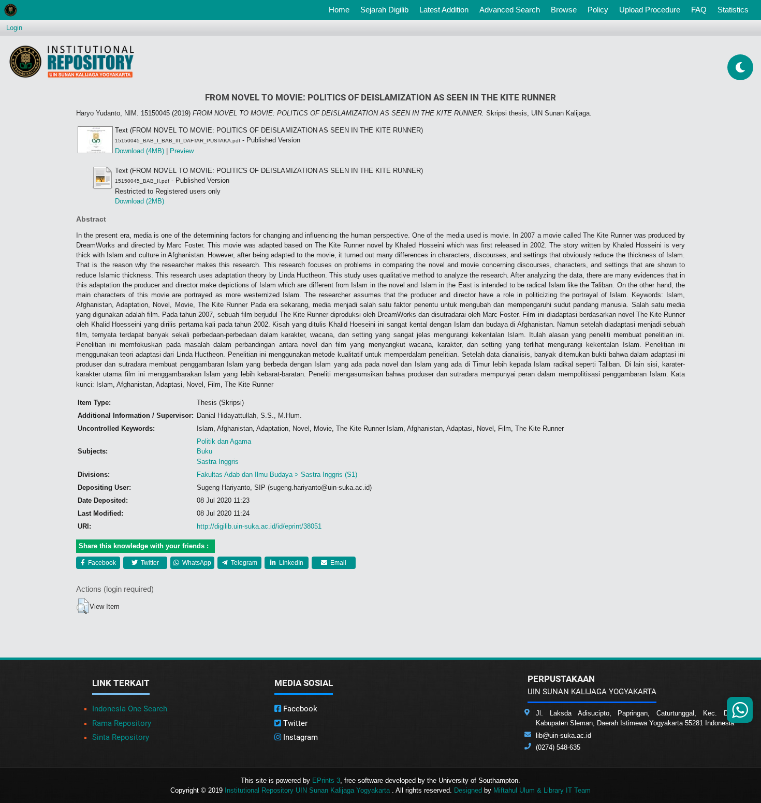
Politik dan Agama (224, 441)
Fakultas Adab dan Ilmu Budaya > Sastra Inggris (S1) (277, 474)
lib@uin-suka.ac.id (563, 735)
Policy (598, 9)
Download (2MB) (139, 201)
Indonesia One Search (129, 708)
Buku (204, 451)
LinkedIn (290, 562)
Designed (468, 790)
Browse (564, 9)
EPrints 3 (326, 780)
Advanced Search (509, 9)
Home (341, 9)
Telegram (243, 562)
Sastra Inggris (218, 461)
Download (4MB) (139, 151)
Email (337, 562)
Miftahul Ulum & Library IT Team (542, 790)
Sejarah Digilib (384, 9)
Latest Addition (444, 9)
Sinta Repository (120, 737)
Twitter (149, 562)
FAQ (699, 9)
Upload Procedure (649, 9)
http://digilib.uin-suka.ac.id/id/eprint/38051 (259, 526)
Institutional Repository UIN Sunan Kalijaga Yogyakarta (308, 790)
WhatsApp (196, 562)
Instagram (299, 737)
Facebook (101, 562)
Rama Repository (121, 723)
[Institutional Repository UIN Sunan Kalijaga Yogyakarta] (71, 61)
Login (14, 28)
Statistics (733, 9)
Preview (182, 151)
